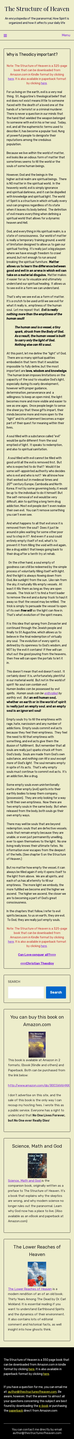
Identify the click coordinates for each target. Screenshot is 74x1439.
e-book (43, 1406)
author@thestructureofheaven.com (32, 1392)
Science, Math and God (25, 1181)
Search (14, 982)
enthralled (51, 693)
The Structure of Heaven (37, 8)
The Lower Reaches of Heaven (30, 1289)
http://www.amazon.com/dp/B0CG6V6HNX (39, 1085)
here (11, 79)
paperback (16, 1410)
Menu (66, 35)
